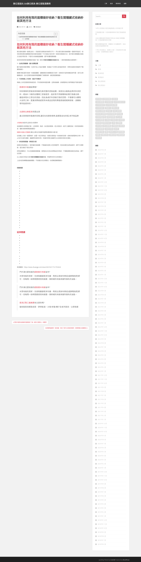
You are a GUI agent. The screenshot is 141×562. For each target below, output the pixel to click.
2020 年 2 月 (102, 464)
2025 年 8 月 (102, 198)
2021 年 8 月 (102, 391)
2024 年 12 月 (102, 230)
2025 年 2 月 (102, 222)
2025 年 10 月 (102, 190)
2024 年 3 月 (102, 267)
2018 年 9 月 (102, 532)
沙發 (113, 123)
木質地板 (121, 120)
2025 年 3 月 (102, 218)
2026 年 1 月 (102, 178)
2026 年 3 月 (102, 170)
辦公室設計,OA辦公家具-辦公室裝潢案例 (32, 3)
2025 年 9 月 (102, 194)
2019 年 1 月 (102, 516)
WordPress (126, 560)
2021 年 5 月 (102, 403)
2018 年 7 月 (102, 540)
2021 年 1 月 (102, 419)
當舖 (125, 3)
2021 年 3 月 (102, 411)
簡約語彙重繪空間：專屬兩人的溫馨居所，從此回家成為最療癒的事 (110, 45)
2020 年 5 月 (102, 452)
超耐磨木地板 (40, 272)
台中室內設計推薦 (112, 105)
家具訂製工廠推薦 (27, 302)
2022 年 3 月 (102, 363)
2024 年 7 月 (102, 250)
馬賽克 (98, 135)
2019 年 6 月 (102, 496)
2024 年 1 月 (102, 275)
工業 (106, 3)
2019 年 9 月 (102, 484)
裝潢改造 (101, 73)
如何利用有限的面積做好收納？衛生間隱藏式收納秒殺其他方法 (38, 37)
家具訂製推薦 (111, 114)
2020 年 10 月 (102, 432)
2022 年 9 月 (102, 339)
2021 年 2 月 (102, 415)
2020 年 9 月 (102, 436)
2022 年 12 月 (102, 327)
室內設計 (109, 111)
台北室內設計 (100, 108)
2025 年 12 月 (102, 182)
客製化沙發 (115, 108)
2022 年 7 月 (102, 347)
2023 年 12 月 (102, 279)
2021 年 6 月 (102, 399)
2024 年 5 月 (102, 258)
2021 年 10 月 (102, 383)
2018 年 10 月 (102, 528)
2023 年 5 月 (102, 307)
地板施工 (107, 108)
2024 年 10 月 (102, 238)
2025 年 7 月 (102, 202)
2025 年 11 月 (102, 186)
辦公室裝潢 (101, 81)
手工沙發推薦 (100, 120)
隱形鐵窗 (121, 132)
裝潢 (111, 3)
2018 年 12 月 (102, 520)
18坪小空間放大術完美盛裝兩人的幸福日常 (109, 28)
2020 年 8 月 (102, 440)
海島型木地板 (109, 129)
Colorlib (112, 560)
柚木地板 (98, 123)
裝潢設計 (38, 27)
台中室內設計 (109, 102)
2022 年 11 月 (102, 331)
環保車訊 (118, 3)
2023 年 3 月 (102, 315)
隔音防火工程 (113, 132)
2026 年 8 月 (102, 150)
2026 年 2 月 (102, 174)
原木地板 (98, 99)
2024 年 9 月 (102, 242)
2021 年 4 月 (102, 407)
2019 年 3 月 (102, 508)
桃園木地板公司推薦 (23, 132)
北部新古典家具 (26, 111)
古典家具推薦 (106, 99)
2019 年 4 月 (102, 504)
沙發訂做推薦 (100, 129)
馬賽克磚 (98, 138)
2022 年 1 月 (102, 371)
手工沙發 (119, 117)
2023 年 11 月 (102, 283)
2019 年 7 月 (102, 492)
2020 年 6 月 (102, 448)
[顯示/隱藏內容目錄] (54, 34)
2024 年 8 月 (102, 246)
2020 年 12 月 (102, 423)
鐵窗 (106, 132)
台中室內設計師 (100, 105)
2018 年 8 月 (102, 536)
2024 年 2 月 (102, 271)
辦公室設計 (101, 85)
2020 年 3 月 (102, 460)
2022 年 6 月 (102, 351)
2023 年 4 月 (102, 311)
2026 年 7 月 (102, 154)
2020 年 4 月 (102, 456)
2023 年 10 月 (102, 287)
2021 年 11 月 (102, 379)
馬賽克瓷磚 (113, 135)
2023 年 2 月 (102, 319)
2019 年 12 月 (102, 472)
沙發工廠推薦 (106, 126)
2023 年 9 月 (102, 291)
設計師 (116, 129)
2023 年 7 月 (102, 299)
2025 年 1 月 (102, 226)
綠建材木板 (24, 87)
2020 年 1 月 (102, 468)
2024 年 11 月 (102, 234)
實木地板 (119, 114)
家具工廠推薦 (117, 111)
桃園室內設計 (106, 123)
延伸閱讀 (27, 39)
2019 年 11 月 (102, 476)
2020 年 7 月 (102, 444)
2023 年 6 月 (102, 303)
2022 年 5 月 (102, 355)
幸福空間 (98, 117)
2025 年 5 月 (102, 210)
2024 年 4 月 (102, 263)
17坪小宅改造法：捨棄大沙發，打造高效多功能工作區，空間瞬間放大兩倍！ (110, 51)
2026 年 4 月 (102, 166)
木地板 (107, 120)
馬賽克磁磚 (121, 135)
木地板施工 (114, 120)
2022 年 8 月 (102, 343)
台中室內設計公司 (120, 102)
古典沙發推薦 (100, 102)
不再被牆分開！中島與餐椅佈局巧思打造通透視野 (110, 33)
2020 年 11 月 (102, 427)
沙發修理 (119, 123)
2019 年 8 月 (102, 488)
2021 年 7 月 (102, 395)
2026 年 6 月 (102, 158)
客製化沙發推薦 (100, 111)
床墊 (104, 117)
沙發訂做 (121, 126)
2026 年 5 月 (102, 162)
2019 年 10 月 (102, 480)
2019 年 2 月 (102, 512)
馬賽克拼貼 (105, 135)
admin (30, 27)
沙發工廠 (98, 126)
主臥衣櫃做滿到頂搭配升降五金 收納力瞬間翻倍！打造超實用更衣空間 (110, 39)
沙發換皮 (20, 123)
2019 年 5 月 (102, 500)
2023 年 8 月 (102, 295)
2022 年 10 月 (102, 335)
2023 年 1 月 (102, 323)
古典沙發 (114, 99)
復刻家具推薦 (111, 117)
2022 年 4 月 (102, 359)
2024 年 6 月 (102, 254)
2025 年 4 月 (102, 214)
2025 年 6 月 (102, 206)
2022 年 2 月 (102, 367)
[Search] (124, 16)
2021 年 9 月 (102, 387)
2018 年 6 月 (102, 544)
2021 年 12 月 (102, 375)
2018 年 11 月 (102, 524)
